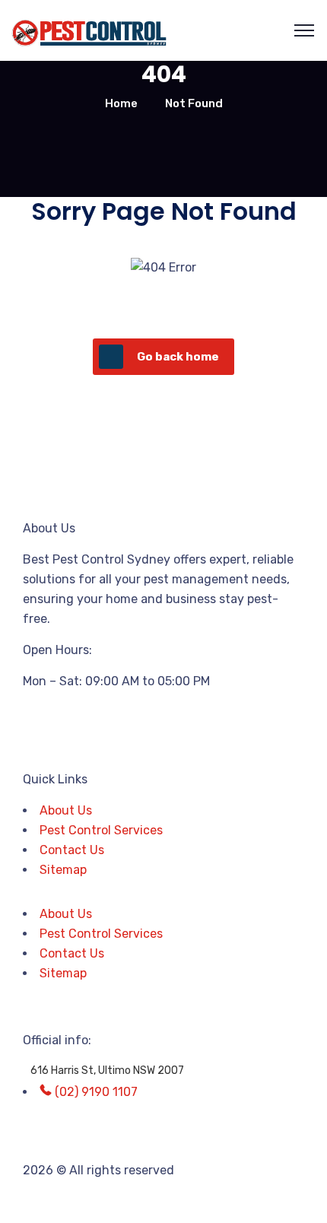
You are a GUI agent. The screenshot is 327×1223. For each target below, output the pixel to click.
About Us (66, 810)
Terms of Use (239, 1201)
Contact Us (72, 850)
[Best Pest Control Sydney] (90, 31)
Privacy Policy (63, 1201)
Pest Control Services (101, 830)
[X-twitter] (83, 722)
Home (121, 103)
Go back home (178, 357)
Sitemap (63, 869)
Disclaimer (155, 1201)
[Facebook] (42, 722)
